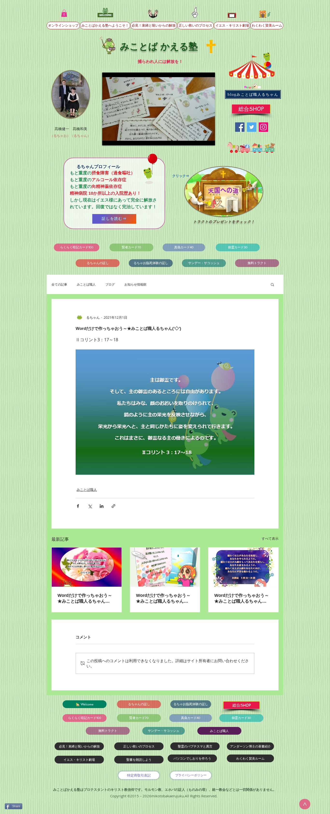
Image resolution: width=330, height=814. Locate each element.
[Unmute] (117, 139)
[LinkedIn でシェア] (101, 506)
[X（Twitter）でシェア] (89, 506)
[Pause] (108, 139)
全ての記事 (59, 284)
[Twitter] (251, 127)
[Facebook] (239, 127)
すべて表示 (270, 538)
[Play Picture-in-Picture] (200, 139)
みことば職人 (86, 284)
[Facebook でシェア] (78, 506)
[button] (64, 13)
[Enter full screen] (208, 139)
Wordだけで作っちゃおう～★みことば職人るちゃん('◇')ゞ (84, 598)
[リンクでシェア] (113, 506)
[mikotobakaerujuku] (263, 127)
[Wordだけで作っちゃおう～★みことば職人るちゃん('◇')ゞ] (87, 567)
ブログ (110, 284)
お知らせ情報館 (135, 284)
